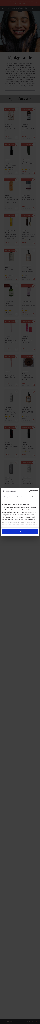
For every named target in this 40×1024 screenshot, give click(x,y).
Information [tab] (20, 497)
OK (20, 531)
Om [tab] (32, 497)
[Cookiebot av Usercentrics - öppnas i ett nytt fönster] (29, 491)
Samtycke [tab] (7, 497)
